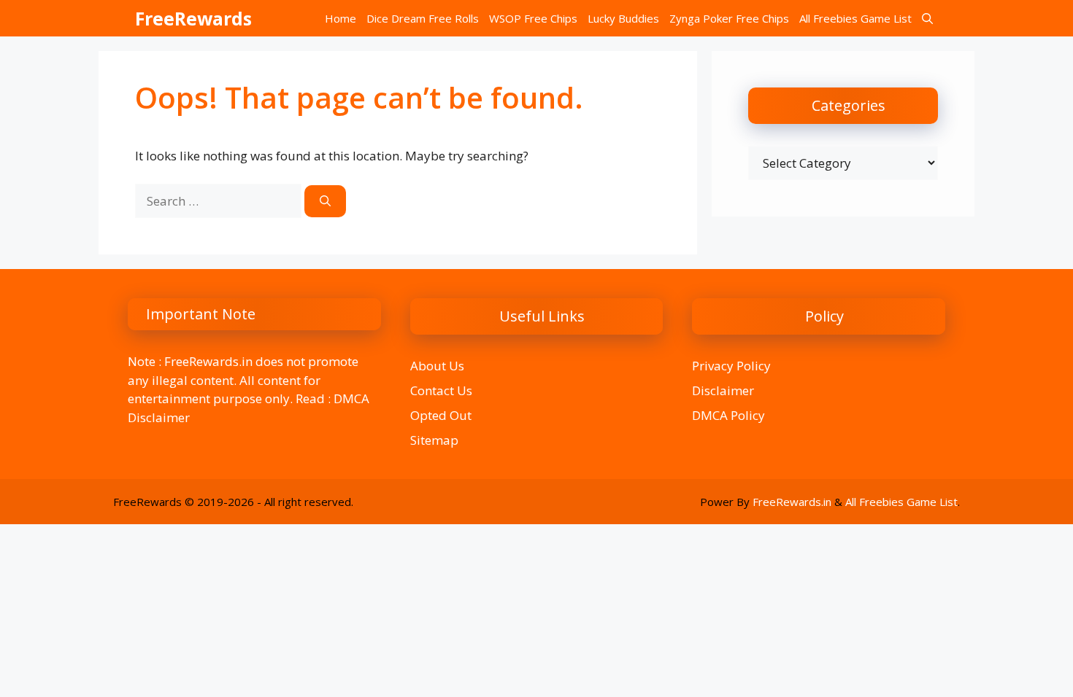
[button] (927, 18)
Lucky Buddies (623, 18)
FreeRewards (193, 18)
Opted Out (441, 415)
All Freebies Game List (855, 18)
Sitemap (434, 440)
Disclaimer (723, 390)
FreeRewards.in (792, 501)
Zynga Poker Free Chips (729, 18)
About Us (437, 365)
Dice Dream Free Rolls (422, 18)
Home (340, 18)
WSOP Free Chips (533, 18)
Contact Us (441, 390)
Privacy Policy (731, 365)
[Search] (325, 201)
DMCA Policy (728, 415)
